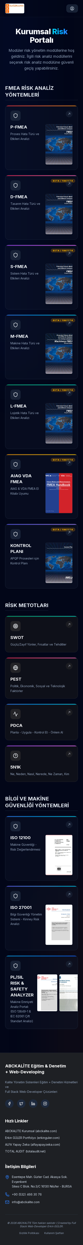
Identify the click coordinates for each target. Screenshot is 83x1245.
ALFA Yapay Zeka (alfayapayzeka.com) (32, 1144)
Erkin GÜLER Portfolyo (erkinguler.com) (32, 1138)
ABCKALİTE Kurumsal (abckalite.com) (31, 1131)
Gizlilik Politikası (29, 1233)
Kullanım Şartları (54, 1233)
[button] (41, 137)
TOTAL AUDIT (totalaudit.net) (25, 1151)
